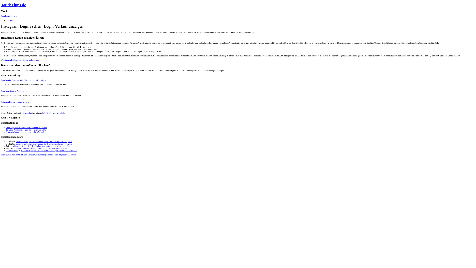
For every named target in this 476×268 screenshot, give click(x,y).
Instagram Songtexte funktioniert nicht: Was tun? (25, 132)
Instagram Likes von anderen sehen (15, 102)
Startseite (9, 20)
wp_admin (61, 113)
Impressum (5, 155)
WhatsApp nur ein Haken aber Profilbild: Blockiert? (26, 128)
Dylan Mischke (12, 151)
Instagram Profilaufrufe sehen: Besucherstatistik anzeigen (23, 80)
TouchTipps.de (13, 5)
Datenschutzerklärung (18, 155)
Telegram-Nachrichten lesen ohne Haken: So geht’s (26, 130)
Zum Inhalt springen (9, 16)
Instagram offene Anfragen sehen (14, 91)
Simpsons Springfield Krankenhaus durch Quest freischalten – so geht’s (44, 142)
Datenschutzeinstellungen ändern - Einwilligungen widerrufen (52, 155)
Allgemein (27, 113)
